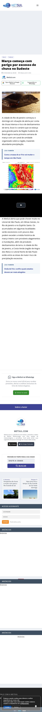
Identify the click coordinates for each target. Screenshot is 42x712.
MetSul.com (11, 77)
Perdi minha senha (15, 522)
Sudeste (11, 57)
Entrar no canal (22, 393)
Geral (4, 57)
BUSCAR (22, 466)
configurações (24, 703)
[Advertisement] (21, 33)
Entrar (5, 522)
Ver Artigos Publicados (27, 444)
